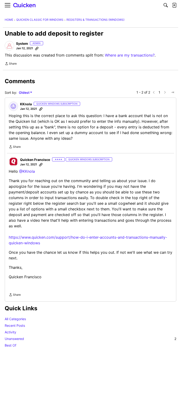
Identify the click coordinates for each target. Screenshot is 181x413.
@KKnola (27, 171)
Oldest (24, 92)
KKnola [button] (26, 104)
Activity (10, 332)
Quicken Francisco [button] (35, 160)
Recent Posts (15, 325)
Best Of (10, 345)
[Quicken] (24, 5)
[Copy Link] (37, 48)
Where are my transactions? (130, 55)
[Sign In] (174, 5)
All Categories (15, 319)
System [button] (22, 43)
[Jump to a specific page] (172, 92)
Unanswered (90, 339)
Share (11, 64)
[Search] (165, 5)
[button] (9, 45)
